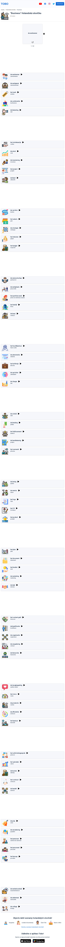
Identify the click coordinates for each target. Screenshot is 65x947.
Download (60, 3)
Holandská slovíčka (11, 9)
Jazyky (2, 9)
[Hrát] (21, 74)
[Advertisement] (32, 60)
